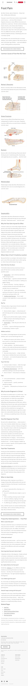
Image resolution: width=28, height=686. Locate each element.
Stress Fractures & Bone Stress (11, 611)
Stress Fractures (6, 116)
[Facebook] (2, 681)
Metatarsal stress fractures (10, 368)
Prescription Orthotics (9, 613)
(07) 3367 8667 (3, 639)
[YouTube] (7, 681)
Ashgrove (2, 675)
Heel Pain (6, 607)
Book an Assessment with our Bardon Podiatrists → (12, 48)
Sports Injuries (17, 656)
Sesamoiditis (5, 213)
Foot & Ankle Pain (4, 658)
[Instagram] (4, 681)
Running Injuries (8, 615)
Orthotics (9, 568)
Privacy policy (11, 683)
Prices (2, 670)
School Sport (17, 660)
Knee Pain (2, 660)
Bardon (2, 673)
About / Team (3, 668)
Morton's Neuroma (7, 84)
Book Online (20, 2)
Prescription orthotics (6, 466)
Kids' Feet (2, 661)
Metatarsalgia (5, 182)
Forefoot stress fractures (10, 296)
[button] (2, 2)
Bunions (3, 150)
